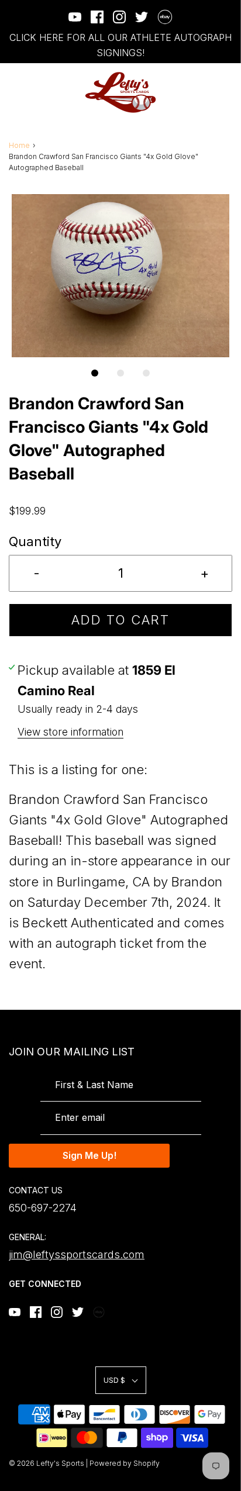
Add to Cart (120, 619)
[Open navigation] (16, 93)
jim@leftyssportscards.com (76, 1254)
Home (19, 145)
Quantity (35, 541)
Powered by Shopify (124, 1463)
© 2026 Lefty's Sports (46, 1463)
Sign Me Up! (89, 1155)
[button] (120, 275)
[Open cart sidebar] (225, 93)
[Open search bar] (193, 93)
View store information (70, 732)
